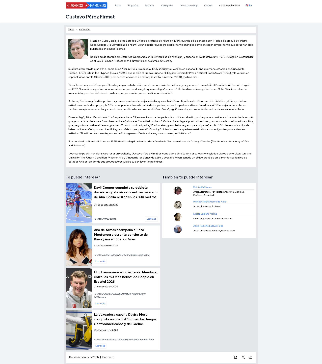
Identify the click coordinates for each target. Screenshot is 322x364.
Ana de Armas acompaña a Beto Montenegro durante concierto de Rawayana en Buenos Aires (121, 234)
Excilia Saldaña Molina (205, 213)
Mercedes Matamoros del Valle (209, 201)
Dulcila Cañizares (202, 187)
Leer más (151, 218)
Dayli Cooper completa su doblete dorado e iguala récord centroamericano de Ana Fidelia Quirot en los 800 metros (125, 192)
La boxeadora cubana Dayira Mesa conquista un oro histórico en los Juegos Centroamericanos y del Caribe (125, 319)
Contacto (108, 357)
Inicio (71, 29)
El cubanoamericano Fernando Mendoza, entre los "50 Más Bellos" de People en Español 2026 (125, 277)
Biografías (84, 29)
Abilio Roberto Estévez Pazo (208, 225)
